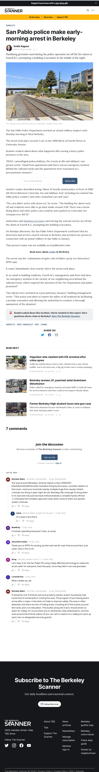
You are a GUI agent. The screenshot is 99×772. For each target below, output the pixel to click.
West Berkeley (25, 324)
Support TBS (62, 17)
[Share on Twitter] (42, 334)
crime (52, 251)
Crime (44, 324)
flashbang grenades (34, 221)
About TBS (49, 721)
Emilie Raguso (21, 46)
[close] (96, 3)
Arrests (10, 25)
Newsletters (68, 731)
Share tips (48, 17)
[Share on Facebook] (49, 334)
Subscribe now (51, 704)
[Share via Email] (56, 334)
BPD (37, 324)
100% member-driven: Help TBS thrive (19, 732)
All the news (34, 17)
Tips (46, 727)
